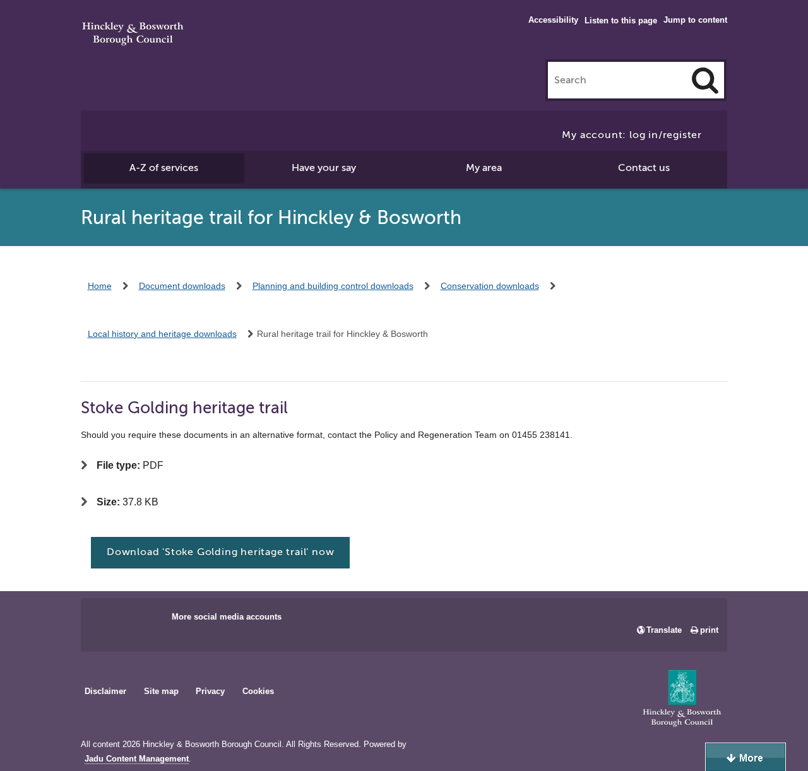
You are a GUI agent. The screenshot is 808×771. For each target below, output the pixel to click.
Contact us (644, 168)
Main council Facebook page (103, 621)
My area (484, 168)
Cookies (258, 691)
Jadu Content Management (137, 759)
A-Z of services (163, 168)
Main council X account (143, 621)
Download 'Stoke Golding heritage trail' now (220, 552)
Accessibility (553, 20)
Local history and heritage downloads (162, 334)
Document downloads (182, 286)
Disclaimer (105, 691)
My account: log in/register (632, 135)
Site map (161, 691)
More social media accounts (227, 616)
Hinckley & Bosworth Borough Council (133, 35)
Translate (664, 630)
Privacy (210, 691)
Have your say (324, 168)
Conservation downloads (490, 286)
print (709, 630)
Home (100, 286)
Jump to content (695, 20)
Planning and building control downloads (332, 286)
